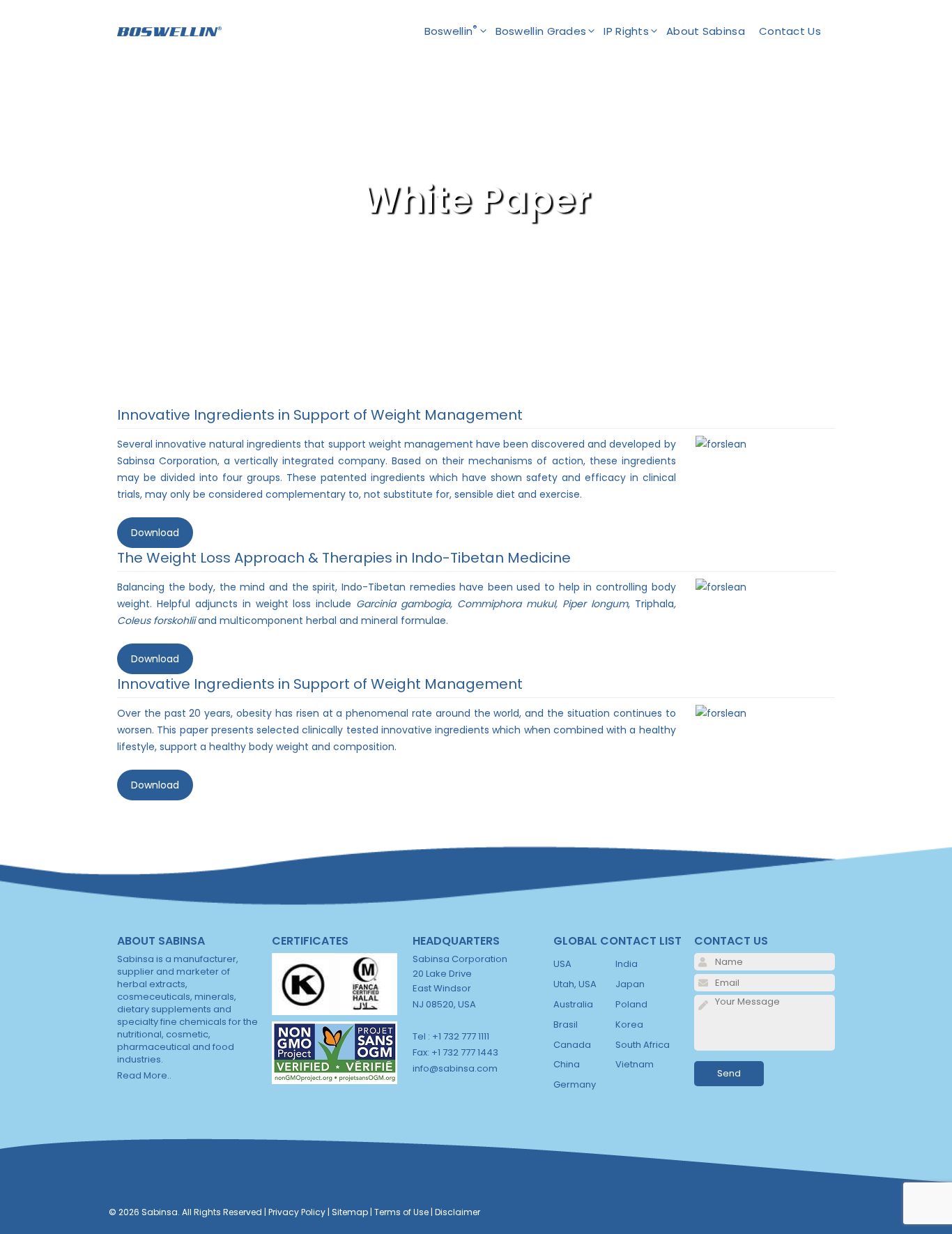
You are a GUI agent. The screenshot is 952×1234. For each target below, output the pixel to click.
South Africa (642, 1044)
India (626, 963)
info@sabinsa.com (455, 1068)
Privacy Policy (296, 1212)
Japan (630, 984)
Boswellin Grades (541, 31)
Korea (629, 1024)
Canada (572, 1044)
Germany (574, 1084)
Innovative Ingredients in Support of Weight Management (320, 415)
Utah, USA (575, 984)
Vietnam (634, 1064)
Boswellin (451, 30)
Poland (631, 1004)
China (566, 1064)
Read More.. (144, 1075)
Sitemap (350, 1212)
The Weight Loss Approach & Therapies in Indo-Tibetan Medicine (344, 558)
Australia (573, 1004)
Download (155, 533)
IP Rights (626, 31)
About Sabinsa (705, 31)
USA (562, 963)
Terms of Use (401, 1212)
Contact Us (790, 31)
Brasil (565, 1024)
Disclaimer (457, 1212)
